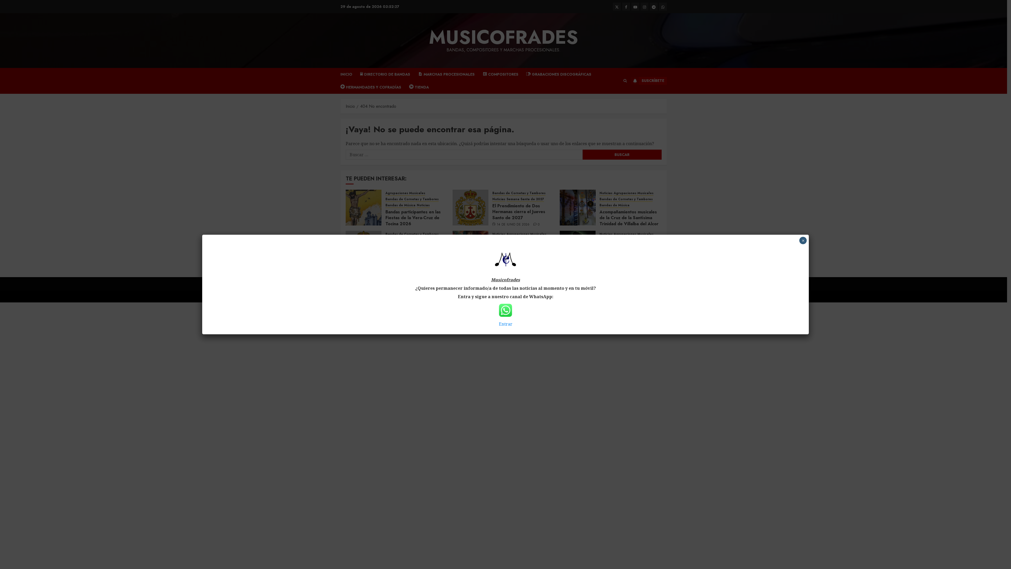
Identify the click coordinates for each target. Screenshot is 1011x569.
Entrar (505, 324)
